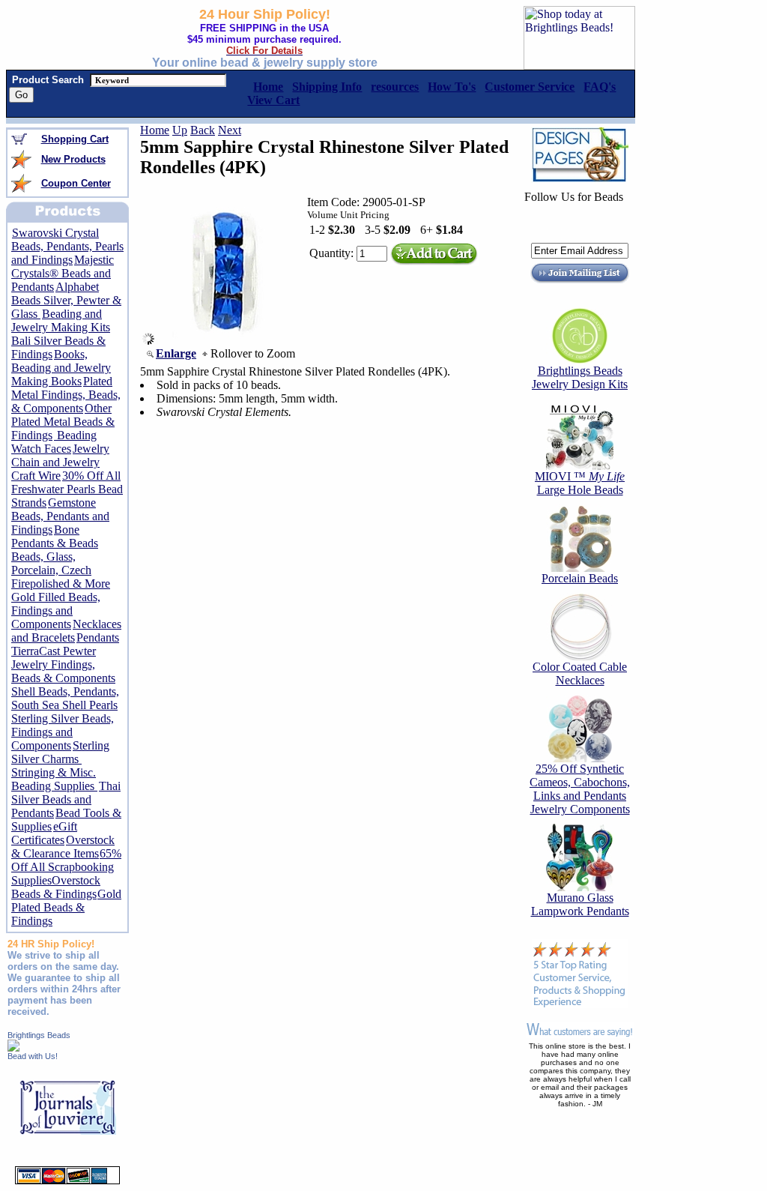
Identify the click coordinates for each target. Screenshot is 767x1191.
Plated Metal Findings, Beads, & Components (66, 394)
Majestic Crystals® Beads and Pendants (62, 273)
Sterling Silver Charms (60, 752)
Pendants (97, 637)
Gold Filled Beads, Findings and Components (55, 610)
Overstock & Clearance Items (63, 846)
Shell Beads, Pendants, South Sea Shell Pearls (65, 698)
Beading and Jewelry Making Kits (60, 320)
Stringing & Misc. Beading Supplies (54, 779)
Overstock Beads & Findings (55, 887)
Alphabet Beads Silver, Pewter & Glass (66, 300)
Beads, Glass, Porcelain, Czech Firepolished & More (60, 570)
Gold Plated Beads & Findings (66, 907)
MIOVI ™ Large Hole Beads (580, 483)
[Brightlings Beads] (13, 1047)
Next (229, 130)
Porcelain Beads (580, 578)
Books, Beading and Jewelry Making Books (61, 368)
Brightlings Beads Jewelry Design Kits (580, 377)
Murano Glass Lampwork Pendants (580, 904)
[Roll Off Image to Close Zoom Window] (229, 340)
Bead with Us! (32, 1056)
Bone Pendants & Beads (54, 536)
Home (154, 130)
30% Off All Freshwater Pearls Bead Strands (67, 489)
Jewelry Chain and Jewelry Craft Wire (60, 462)
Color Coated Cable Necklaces (580, 673)
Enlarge (176, 353)
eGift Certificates (44, 833)
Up (179, 130)
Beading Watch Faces (54, 442)
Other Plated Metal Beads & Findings (63, 421)
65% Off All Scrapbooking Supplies (66, 867)
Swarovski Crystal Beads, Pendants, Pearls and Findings (67, 246)
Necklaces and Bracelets (66, 631)
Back (202, 130)
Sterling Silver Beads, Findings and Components (62, 732)
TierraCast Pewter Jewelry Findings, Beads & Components (63, 664)
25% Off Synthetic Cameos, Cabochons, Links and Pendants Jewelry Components (580, 788)
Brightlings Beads (38, 1035)
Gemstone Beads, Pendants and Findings (60, 516)
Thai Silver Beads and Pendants (66, 799)
